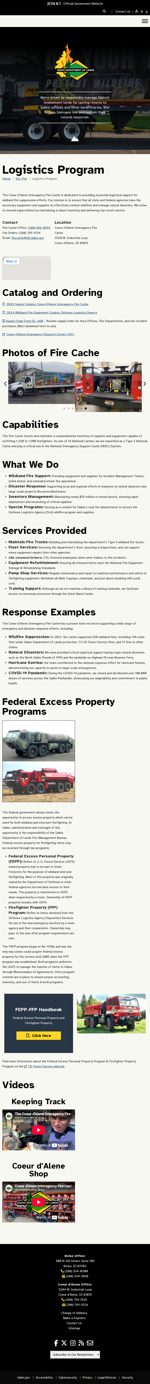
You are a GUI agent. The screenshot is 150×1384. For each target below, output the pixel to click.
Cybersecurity (68, 1377)
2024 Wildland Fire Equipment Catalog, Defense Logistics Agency (51, 313)
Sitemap (74, 1328)
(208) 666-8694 (39, 228)
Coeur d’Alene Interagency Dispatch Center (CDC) (40, 334)
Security (127, 1377)
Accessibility (44, 1377)
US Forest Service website (46, 1066)
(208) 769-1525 (76, 1300)
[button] (108, 11)
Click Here (41, 1035)
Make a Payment (74, 1318)
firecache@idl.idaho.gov (27, 238)
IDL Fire (21, 179)
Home (6, 179)
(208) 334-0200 (76, 1271)
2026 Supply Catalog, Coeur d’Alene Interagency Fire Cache (47, 304)
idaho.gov (23, 1377)
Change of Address (74, 1313)
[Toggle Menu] (145, 21)
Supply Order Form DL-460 (24, 321)
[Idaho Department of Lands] (75, 62)
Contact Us (122, 11)
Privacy (87, 1377)
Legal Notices (107, 1377)
